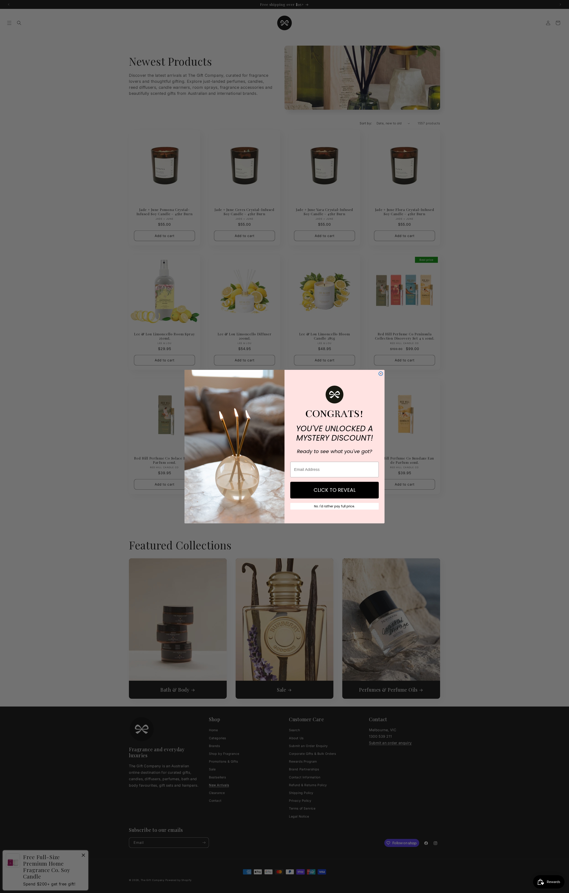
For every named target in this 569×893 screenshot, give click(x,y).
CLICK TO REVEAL (335, 490)
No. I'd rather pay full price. (334, 506)
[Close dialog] (381, 374)
